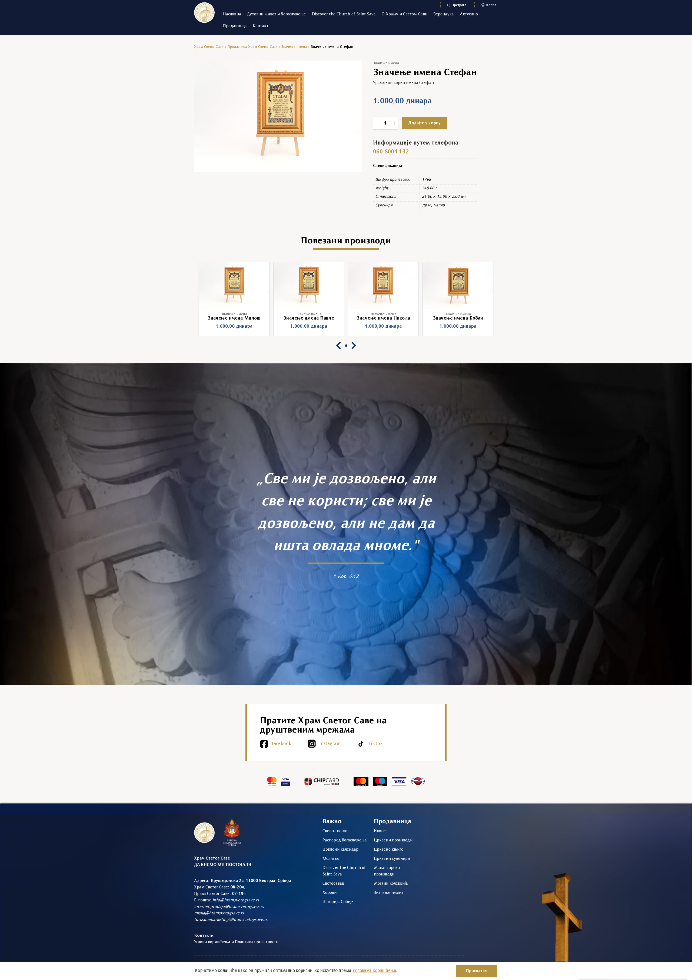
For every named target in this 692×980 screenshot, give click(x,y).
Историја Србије (338, 902)
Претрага (458, 5)
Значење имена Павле (234, 318)
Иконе (380, 831)
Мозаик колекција (391, 883)
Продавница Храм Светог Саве (252, 47)
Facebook (281, 743)
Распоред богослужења (344, 840)
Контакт (260, 26)
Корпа (489, 4)
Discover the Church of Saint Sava (344, 14)
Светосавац (333, 883)
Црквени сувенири (392, 859)
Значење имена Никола (308, 318)
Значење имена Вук (457, 318)
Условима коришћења (374, 971)
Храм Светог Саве (208, 47)
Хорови (329, 893)
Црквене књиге (388, 849)
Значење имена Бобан (383, 318)
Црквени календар (340, 849)
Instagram (330, 743)
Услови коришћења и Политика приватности (236, 942)
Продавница (235, 26)
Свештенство (334, 831)
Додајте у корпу (424, 123)
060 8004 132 (391, 152)
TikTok (375, 743)
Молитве (330, 859)
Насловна (232, 14)
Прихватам (477, 971)
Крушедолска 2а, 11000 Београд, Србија (251, 881)
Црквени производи (393, 840)
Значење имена (294, 47)
